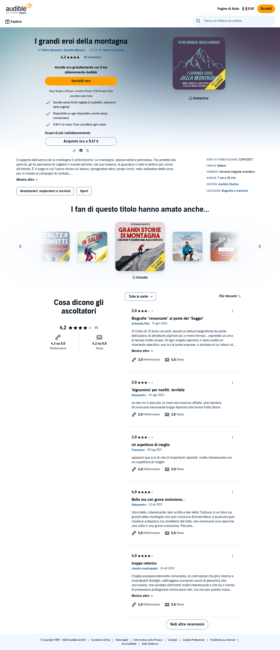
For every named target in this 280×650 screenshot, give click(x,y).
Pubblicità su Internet (223, 640)
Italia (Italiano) (150, 644)
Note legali (122, 640)
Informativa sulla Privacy (148, 640)
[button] (74, 150)
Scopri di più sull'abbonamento (67, 133)
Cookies (173, 640)
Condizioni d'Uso (101, 640)
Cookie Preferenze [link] (194, 640)
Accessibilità (129, 644)
